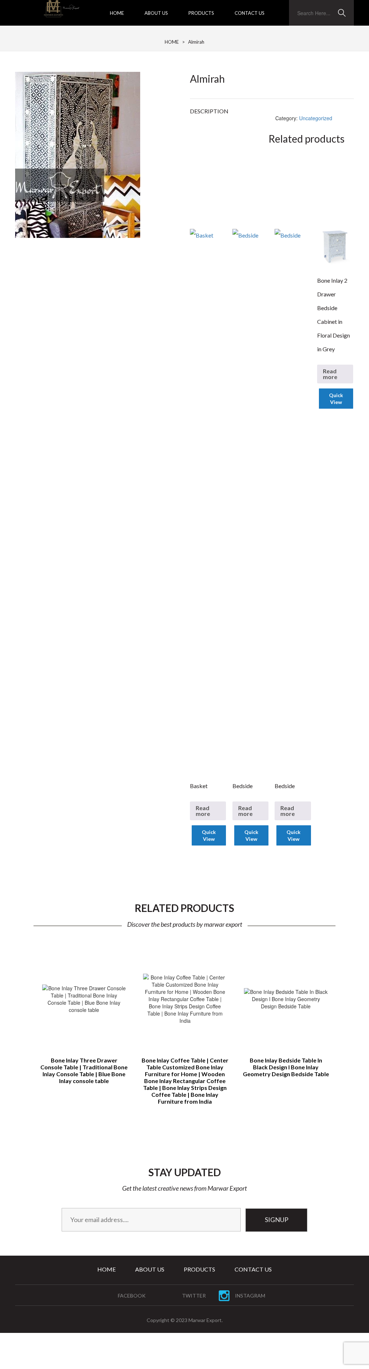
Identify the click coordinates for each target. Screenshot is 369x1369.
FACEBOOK (132, 1295)
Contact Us (249, 13)
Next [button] (344, 1013)
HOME (172, 42)
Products (201, 13)
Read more (203, 810)
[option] (84, 1018)
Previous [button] (25, 1013)
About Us (156, 13)
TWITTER (194, 1295)
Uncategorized (315, 118)
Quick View (209, 835)
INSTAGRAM (250, 1295)
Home (117, 13)
